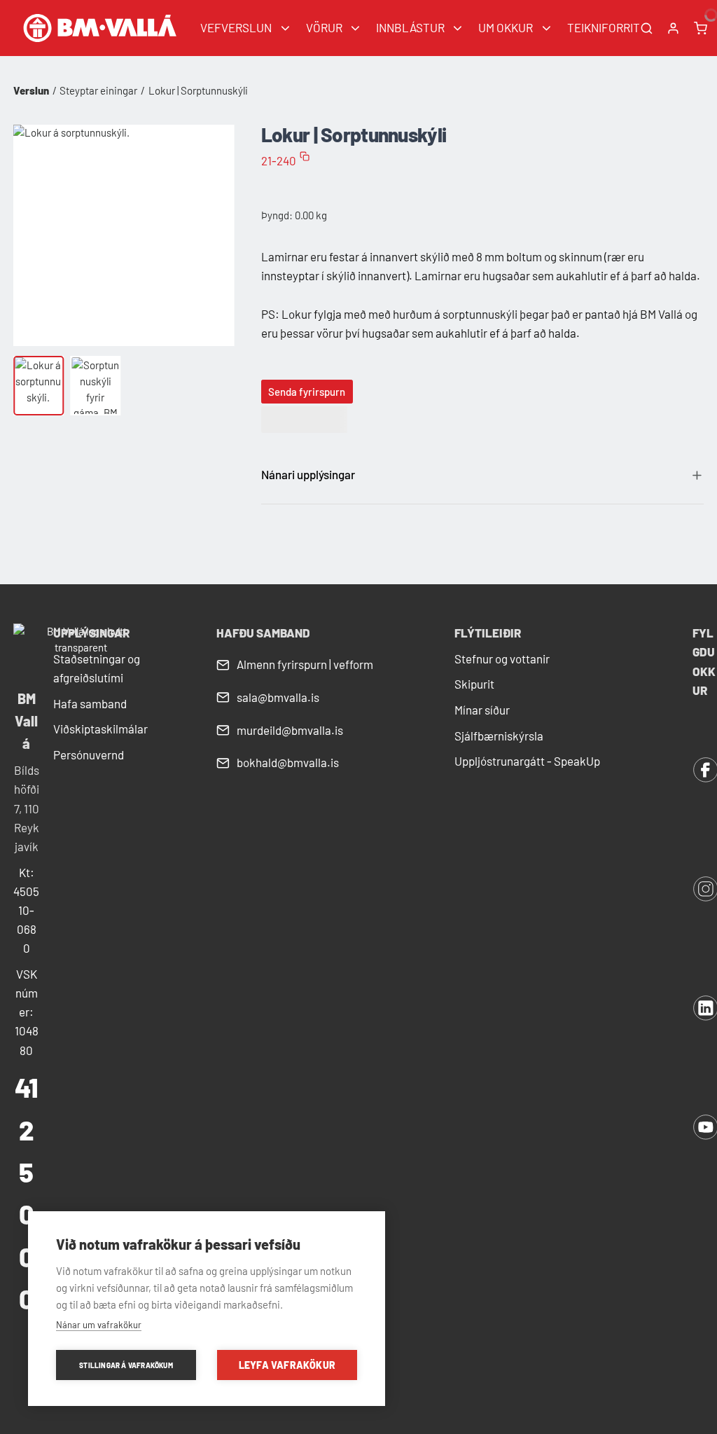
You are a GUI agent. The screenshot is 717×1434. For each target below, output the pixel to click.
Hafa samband (90, 703)
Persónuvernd (88, 754)
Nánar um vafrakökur (98, 1324)
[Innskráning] (673, 28)
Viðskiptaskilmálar (100, 729)
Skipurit (474, 684)
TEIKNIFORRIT (603, 27)
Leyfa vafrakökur (287, 1365)
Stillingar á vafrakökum (126, 1365)
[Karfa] (700, 28)
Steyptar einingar (98, 90)
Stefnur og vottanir (502, 658)
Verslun (31, 90)
